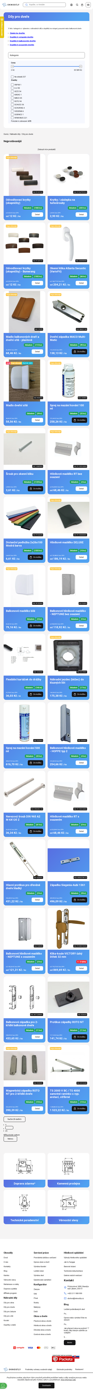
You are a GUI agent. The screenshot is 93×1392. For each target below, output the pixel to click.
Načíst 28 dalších (14, 1119)
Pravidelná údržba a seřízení (45, 1258)
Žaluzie (37, 1289)
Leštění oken (39, 1271)
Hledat (26, 4)
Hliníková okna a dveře (42, 1325)
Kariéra (6, 1275)
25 (6, 1131)
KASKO (18, 95)
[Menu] (88, 4)
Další (36, 1311)
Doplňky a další (10, 1325)
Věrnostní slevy (10, 1280)
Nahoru (10, 1139)
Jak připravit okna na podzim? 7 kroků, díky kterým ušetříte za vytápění (76, 1330)
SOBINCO (19, 114)
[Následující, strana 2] (9, 1127)
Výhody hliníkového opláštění (75, 1258)
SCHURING (19, 108)
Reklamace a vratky (11, 1284)
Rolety (36, 1303)
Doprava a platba (10, 1289)
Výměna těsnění (40, 1266)
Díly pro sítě (8, 1316)
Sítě (35, 1294)
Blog (5, 1271)
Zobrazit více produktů (46, 149)
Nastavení (79, 1369)
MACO (18, 98)
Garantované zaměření (42, 1280)
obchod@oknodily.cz (75, 1298)
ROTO (18, 101)
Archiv (69, 1342)
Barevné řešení (70, 1266)
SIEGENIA (19, 111)
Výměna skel (39, 1275)
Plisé (36, 1298)
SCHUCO (19, 105)
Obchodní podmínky (64, 1369)
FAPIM (17, 85)
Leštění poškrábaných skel (74, 1309)
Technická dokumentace (73, 1271)
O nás (6, 1262)
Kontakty (7, 1266)
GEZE (17, 91)
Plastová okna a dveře (42, 1321)
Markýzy (37, 1307)
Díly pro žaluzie (10, 1311)
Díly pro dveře (9, 1307)
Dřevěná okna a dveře (42, 1330)
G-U (17, 88)
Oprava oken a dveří (41, 1262)
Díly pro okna (9, 1303)
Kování (6, 1320)
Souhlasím (46, 1385)
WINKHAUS (20, 118)
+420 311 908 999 (74, 1293)
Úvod (6, 1258)
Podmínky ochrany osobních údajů (38, 1369)
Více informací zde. (68, 1380)
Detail (37, 214)
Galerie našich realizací (73, 1275)
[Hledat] (77, 4)
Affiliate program (10, 1293)
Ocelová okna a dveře (42, 1334)
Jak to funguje (69, 1262)
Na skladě (20, 77)
